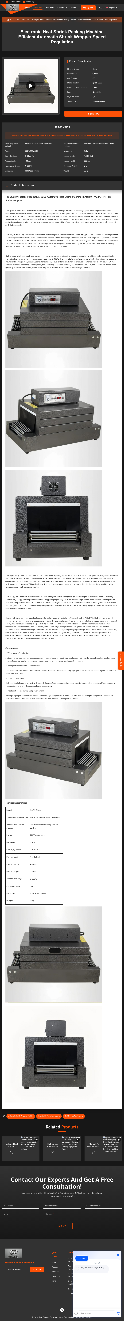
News (73, 8)
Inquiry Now (88, 8)
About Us (50, 8)
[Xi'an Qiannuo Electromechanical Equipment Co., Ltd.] (12, 7)
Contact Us (62, 8)
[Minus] (117, 1255)
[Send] (118, 1313)
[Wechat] (62, 1310)
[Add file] (76, 1313)
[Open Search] (100, 7)
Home (27, 8)
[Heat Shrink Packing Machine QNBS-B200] (31, 86)
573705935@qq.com (32, 2)
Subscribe (37, 1269)
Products (38, 8)
